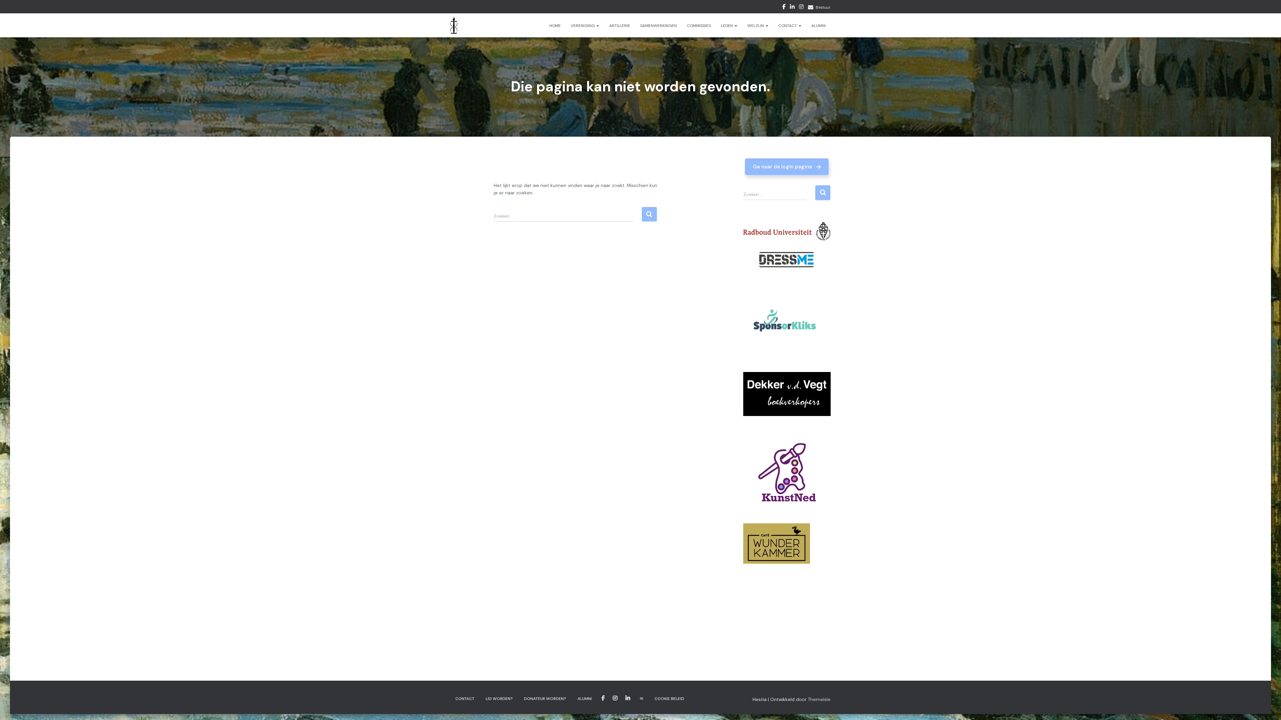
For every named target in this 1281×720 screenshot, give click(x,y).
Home (555, 25)
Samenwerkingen (658, 25)
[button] (787, 166)
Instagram (801, 7)
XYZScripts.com (672, 716)
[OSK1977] (453, 25)
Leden (727, 25)
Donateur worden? (545, 698)
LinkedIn (792, 7)
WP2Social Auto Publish (616, 716)
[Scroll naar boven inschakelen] (1267, 706)
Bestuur (823, 7)
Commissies (699, 25)
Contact (788, 25)
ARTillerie (619, 25)
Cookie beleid (669, 698)
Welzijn (756, 25)
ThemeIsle (819, 699)
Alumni (818, 25)
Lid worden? (499, 698)
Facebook (784, 7)
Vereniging (583, 25)
